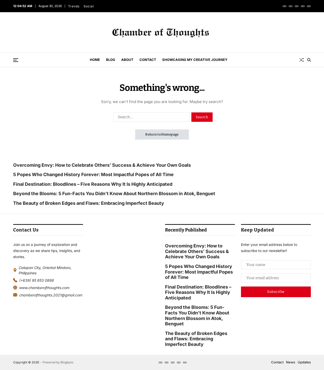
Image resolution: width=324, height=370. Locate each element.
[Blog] (291, 6)
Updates (304, 362)
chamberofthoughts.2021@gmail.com (50, 295)
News (290, 362)
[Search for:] (150, 118)
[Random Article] (301, 60)
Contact (147, 60)
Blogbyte (66, 362)
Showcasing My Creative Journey (195, 60)
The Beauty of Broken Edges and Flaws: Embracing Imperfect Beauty (88, 203)
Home (95, 60)
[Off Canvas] (15, 60)
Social (89, 6)
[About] (297, 6)
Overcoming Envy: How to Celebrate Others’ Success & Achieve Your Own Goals (102, 165)
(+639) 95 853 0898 (36, 280)
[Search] (309, 60)
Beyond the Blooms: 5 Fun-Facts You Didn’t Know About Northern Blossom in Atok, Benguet (114, 193)
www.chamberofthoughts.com (44, 287)
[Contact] (303, 6)
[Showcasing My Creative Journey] (309, 6)
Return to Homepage (162, 134)
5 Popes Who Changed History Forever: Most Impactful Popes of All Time (93, 174)
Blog (110, 60)
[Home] (284, 6)
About (127, 60)
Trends (73, 6)
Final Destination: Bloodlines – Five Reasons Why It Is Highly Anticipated (92, 184)
